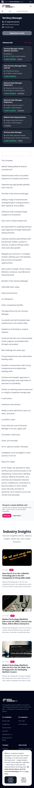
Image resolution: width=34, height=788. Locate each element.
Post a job (7, 515)
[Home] (2, 11)
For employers (23, 724)
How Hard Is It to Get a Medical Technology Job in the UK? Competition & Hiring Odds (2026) (16, 575)
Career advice (6, 727)
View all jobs (27, 42)
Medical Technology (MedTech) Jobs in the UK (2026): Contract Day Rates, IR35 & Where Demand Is (17, 621)
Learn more (17, 515)
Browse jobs (6, 721)
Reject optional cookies (23, 780)
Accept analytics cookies (11, 780)
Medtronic (9, 54)
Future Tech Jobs (14, 1)
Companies (5, 724)
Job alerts (5, 731)
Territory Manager (22, 11)
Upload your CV (7, 734)
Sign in (30, 1)
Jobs (10, 11)
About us (5, 749)
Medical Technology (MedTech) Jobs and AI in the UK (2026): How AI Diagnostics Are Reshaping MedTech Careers (16, 668)
